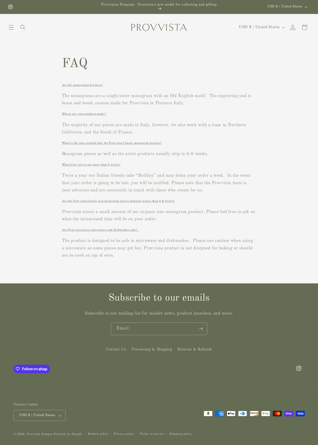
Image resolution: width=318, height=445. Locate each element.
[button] (11, 27)
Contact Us (116, 349)
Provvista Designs (40, 434)
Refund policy (98, 433)
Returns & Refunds (194, 349)
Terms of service (152, 433)
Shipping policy (180, 433)
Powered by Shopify (68, 434)
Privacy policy (124, 433)
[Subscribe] (201, 329)
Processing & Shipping (152, 349)
